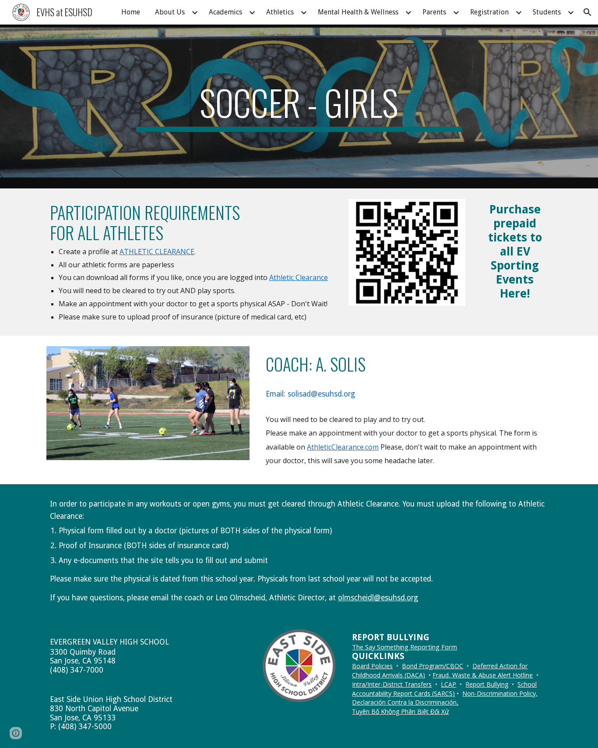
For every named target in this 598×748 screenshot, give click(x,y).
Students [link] (547, 12)
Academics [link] (225, 12)
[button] (587, 12)
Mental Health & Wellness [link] (358, 12)
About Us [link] (170, 12)
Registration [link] (489, 12)
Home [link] (130, 12)
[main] (299, 106)
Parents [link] (434, 12)
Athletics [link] (280, 12)
